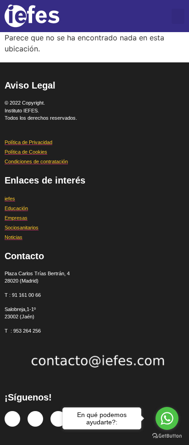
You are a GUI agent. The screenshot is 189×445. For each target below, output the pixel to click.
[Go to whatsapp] (167, 418)
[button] (178, 16)
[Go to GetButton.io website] (167, 436)
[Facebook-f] (12, 419)
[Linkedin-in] (58, 419)
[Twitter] (35, 419)
